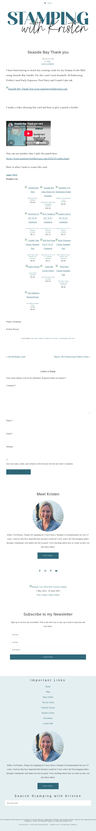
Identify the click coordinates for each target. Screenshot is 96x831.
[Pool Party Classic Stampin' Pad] (63, 275)
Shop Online (54, 595)
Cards (41, 338)
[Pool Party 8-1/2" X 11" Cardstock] (32, 222)
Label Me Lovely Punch (48, 277)
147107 (63, 284)
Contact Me (48, 723)
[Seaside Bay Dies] (32, 192)
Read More (48, 555)
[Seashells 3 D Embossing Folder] (63, 192)
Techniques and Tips (67, 338)
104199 (33, 275)
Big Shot (34, 338)
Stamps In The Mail (51, 338)
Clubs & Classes (48, 708)
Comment (11, 385)
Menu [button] (50, 3)
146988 (48, 258)
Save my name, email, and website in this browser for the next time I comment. (39, 464)
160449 (33, 307)
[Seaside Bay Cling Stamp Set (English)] (48, 196)
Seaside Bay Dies (33, 198)
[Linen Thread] (32, 267)
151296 (48, 279)
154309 (63, 202)
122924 (33, 232)
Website (9, 447)
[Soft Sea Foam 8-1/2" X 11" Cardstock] (48, 248)
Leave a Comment (47, 64)
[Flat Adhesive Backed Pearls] (32, 297)
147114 (63, 258)
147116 (33, 258)
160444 (33, 200)
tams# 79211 (11, 175)
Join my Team (48, 702)
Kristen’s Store (48, 713)
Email (9, 434)
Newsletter (48, 718)
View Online (41, 595)
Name (9, 421)
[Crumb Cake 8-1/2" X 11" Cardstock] (63, 222)
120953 (63, 232)
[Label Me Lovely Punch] (48, 271)
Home (48, 686)
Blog (48, 692)
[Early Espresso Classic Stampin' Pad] (63, 248)
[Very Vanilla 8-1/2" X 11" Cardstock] (48, 222)
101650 (48, 232)
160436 (48, 206)
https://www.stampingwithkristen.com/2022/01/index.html (37, 158)
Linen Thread (32, 273)
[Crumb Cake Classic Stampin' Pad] (32, 248)
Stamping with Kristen (48, 22)
